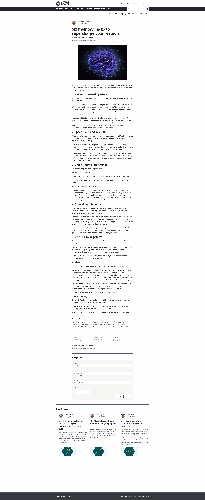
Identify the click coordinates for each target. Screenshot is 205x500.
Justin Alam (130, 415)
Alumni (147, 3)
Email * (76, 371)
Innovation (80, 9)
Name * (76, 363)
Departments (99, 9)
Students (128, 3)
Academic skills (83, 38)
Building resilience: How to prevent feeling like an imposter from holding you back (71, 425)
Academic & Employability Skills (122, 13)
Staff (121, 3)
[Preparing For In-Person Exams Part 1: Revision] (81, 326)
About (110, 9)
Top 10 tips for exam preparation (101, 336)
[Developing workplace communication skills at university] (129, 451)
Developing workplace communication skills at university (131, 423)
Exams (91, 38)
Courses (59, 9)
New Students (138, 3)
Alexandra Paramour (85, 22)
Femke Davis (69, 415)
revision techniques (90, 40)
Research (68, 9)
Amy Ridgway (100, 415)
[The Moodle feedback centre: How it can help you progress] (98, 451)
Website (76, 380)
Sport (89, 9)
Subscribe (143, 13)
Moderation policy (143, 497)
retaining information (79, 40)
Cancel (119, 396)
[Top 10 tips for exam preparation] (102, 326)
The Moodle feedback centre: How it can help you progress (103, 422)
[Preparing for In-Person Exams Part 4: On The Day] (122, 326)
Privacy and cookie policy (128, 497)
